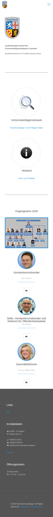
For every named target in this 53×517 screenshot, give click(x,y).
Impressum (25, 507)
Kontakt (10, 453)
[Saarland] (4, 4)
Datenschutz (37, 507)
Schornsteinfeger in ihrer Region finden (26, 128)
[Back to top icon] (26, 497)
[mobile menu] (49, 4)
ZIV (8, 412)
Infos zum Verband (27, 178)
